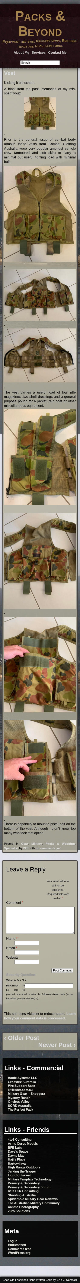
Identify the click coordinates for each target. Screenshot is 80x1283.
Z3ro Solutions (19, 1211)
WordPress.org (19, 1253)
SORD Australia (19, 1105)
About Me (21, 52)
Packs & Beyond (40, 23)
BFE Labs (15, 1147)
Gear (24, 843)
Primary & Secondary (24, 1183)
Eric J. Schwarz (67, 1280)
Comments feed (19, 1249)
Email (11, 948)
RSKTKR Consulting (23, 1191)
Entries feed (17, 1245)
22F (26, 848)
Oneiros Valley (18, 1101)
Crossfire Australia (22, 1082)
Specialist (11, 848)
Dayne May (16, 1155)
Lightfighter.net (19, 1175)
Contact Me (57, 52)
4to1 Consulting (20, 1139)
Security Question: (21, 975)
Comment (14, 902)
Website (12, 957)
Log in (12, 1241)
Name (11, 938)
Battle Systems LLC (22, 1078)
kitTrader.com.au (20, 1090)
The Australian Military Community (34, 1203)
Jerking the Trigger (22, 1171)
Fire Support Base (21, 1086)
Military (36, 843)
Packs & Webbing (60, 843)
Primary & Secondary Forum (29, 1187)
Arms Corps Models (23, 1143)
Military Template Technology (29, 1179)
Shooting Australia (22, 1195)
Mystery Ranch (19, 1098)
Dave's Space (18, 1151)
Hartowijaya (17, 1163)
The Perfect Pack (20, 1109)
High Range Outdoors (24, 1167)
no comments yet (48, 848)
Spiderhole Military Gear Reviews (33, 1199)
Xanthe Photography (23, 1207)
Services (39, 52)
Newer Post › (57, 1044)
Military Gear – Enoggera (26, 1093)
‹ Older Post (21, 1037)
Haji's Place (16, 1159)
